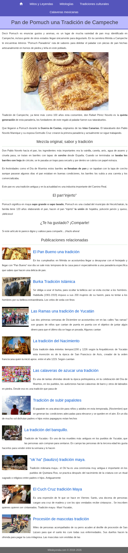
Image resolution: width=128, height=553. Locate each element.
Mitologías (66, 4)
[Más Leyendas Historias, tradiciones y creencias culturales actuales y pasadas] (21, 4)
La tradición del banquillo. (46, 430)
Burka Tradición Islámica (54, 281)
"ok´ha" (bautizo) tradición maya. (58, 459)
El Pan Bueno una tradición (56, 252)
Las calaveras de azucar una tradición (65, 370)
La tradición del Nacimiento (56, 341)
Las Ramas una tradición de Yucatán (62, 311)
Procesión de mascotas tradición (61, 519)
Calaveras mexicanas (64, 12)
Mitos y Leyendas (41, 4)
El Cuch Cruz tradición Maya (57, 489)
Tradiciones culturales (94, 4)
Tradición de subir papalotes (57, 400)
